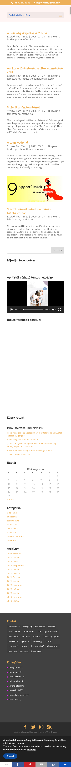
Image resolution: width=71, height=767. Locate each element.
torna (24, 646)
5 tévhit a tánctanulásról (23, 107)
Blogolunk (54, 36)
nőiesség (37, 641)
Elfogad (10, 756)
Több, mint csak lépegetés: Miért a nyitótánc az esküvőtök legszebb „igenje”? (34, 434)
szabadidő (13, 646)
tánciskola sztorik (44, 78)
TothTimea (22, 36)
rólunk (48, 641)
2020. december (15, 585)
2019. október (13, 600)
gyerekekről (12, 528)
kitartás (36, 636)
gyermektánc (51, 631)
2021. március (14, 573)
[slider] (33, 309)
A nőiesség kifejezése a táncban (27, 33)
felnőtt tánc (27, 39)
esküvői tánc (13, 520)
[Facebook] (18, 764)
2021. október (13, 569)
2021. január (13, 581)
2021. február (13, 577)
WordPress (51, 731)
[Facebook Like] (53, 764)
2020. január (13, 593)
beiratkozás (14, 626)
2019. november (15, 596)
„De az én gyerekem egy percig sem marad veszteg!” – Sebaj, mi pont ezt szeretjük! (33, 445)
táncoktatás (52, 646)
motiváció (27, 78)
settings (31, 749)
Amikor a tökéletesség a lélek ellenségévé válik (29, 450)
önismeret (36, 651)
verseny (24, 651)
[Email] (41, 764)
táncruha (11, 540)
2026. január (13, 557)
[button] (35, 297)
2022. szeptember (15, 565)
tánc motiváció (37, 646)
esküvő (51, 626)
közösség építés (51, 636)
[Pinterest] (30, 764)
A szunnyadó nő (17, 142)
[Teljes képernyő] (59, 309)
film (39, 631)
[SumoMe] (65, 764)
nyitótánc (25, 641)
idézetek (26, 636)
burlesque (13, 39)
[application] (35, 297)
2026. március (14, 553)
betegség (27, 626)
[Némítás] (54, 309)
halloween (13, 636)
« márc (10, 499)
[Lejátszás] (11, 309)
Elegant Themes (29, 731)
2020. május (13, 589)
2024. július (12, 561)
